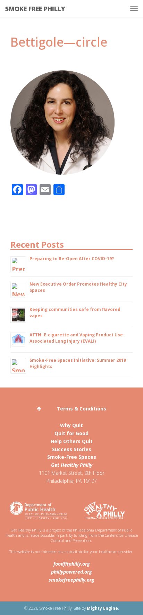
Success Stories (71, 449)
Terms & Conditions (81, 408)
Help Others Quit (72, 441)
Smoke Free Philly (35, 9)
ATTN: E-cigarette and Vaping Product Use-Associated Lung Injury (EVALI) (77, 338)
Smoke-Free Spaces (71, 457)
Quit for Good (71, 433)
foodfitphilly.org (71, 563)
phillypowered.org (71, 571)
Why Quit (71, 425)
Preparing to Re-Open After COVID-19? (72, 259)
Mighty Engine (102, 608)
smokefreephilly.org (71, 579)
